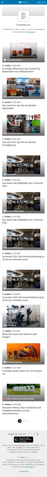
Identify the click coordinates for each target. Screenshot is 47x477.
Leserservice (7, 445)
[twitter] (31, 434)
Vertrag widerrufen (32, 448)
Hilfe (9, 448)
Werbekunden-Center (15, 450)
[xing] (34, 434)
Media (26, 450)
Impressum (26, 452)
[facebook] (28, 434)
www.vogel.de (29, 467)
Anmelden (41, 2)
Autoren (35, 452)
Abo (28, 445)
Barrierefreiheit (15, 452)
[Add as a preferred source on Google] (23, 440)
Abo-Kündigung (18, 448)
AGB (42, 445)
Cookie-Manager (19, 445)
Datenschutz (34, 450)
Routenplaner (30, 32)
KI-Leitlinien (35, 445)
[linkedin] (37, 434)
